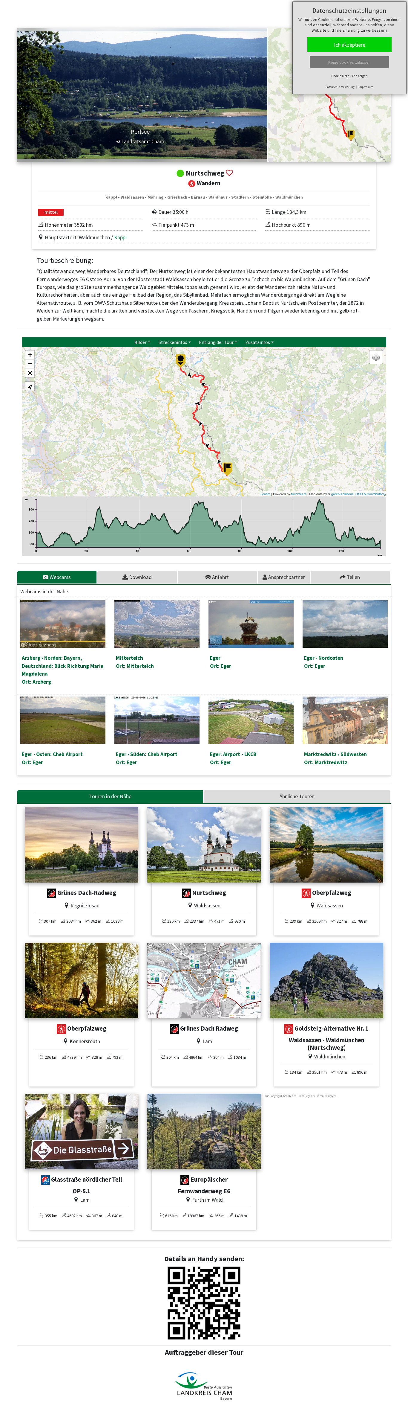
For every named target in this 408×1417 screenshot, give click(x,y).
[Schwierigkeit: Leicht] (45, 1180)
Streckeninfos (173, 342)
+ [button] (30, 355)
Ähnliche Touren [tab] (297, 796)
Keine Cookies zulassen (349, 62)
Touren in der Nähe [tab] (110, 796)
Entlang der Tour (216, 342)
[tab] (57, 577)
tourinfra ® (298, 493)
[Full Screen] (29, 372)
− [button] (30, 364)
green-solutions (342, 493)
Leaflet (265, 493)
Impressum (365, 87)
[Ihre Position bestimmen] (29, 386)
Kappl (120, 237)
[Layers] (376, 357)
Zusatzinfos (258, 342)
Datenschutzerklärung (340, 87)
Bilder (140, 342)
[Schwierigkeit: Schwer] (51, 893)
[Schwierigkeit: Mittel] (306, 893)
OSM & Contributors (370, 493)
